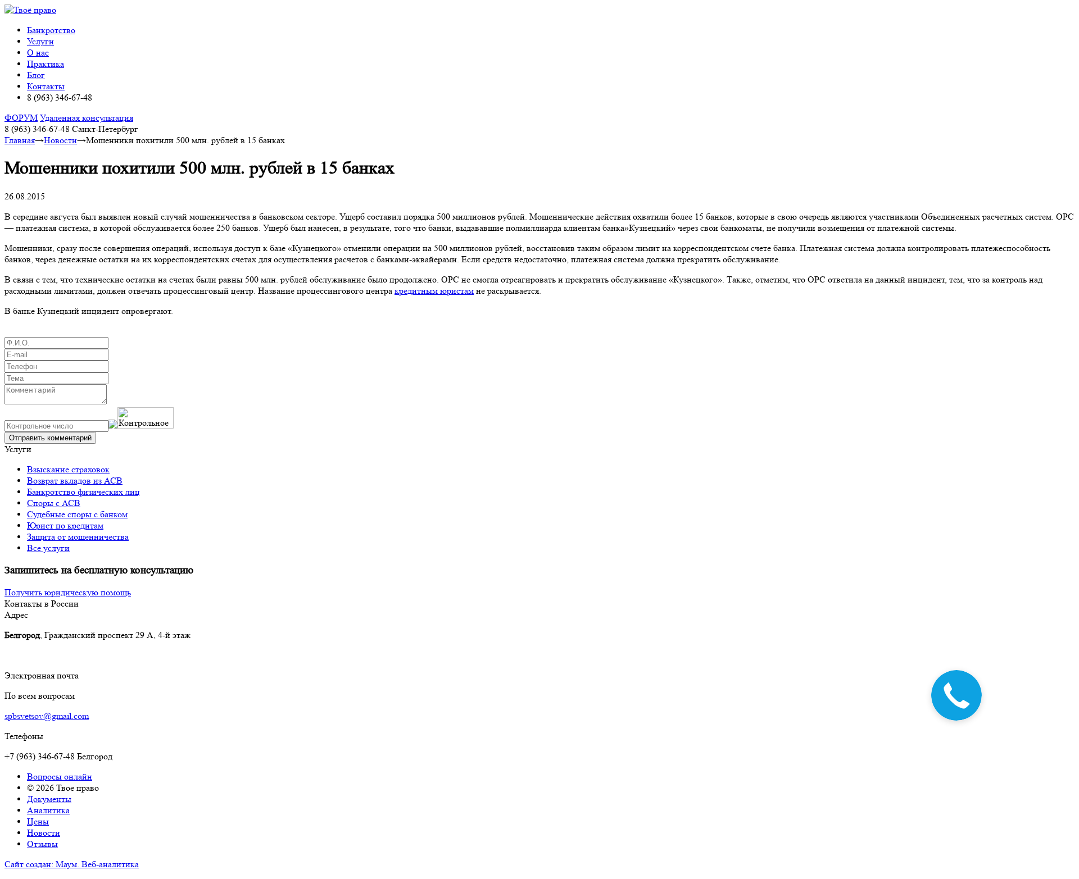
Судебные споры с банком (77, 514)
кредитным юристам (434, 290)
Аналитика (48, 810)
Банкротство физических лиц (83, 491)
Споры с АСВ (53, 503)
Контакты (46, 86)
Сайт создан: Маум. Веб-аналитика (71, 864)
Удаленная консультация (86, 117)
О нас (38, 52)
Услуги (40, 41)
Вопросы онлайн (59, 776)
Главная (19, 140)
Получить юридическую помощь (67, 592)
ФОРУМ (21, 117)
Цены (38, 821)
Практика (45, 63)
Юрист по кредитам (65, 525)
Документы (49, 799)
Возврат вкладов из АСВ (75, 480)
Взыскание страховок (68, 469)
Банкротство (51, 30)
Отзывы (42, 844)
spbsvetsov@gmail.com (46, 716)
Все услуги (48, 548)
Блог (36, 75)
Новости (60, 140)
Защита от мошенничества (78, 536)
